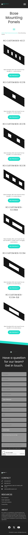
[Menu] (24, 4)
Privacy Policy (4, 504)
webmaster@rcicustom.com (10, 489)
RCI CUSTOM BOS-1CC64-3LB (14, 296)
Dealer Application (6, 500)
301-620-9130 (7, 481)
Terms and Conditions (6, 502)
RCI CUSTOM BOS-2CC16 (14, 124)
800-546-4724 (7, 483)
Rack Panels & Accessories (11, 33)
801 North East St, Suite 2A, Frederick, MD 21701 (13, 486)
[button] (9, 527)
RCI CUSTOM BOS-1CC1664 (14, 208)
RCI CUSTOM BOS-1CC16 (14, 82)
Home (3, 33)
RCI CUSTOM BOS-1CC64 (14, 253)
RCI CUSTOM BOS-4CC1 (14, 40)
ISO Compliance (5, 497)
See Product (14, 75)
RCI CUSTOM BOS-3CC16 (14, 165)
